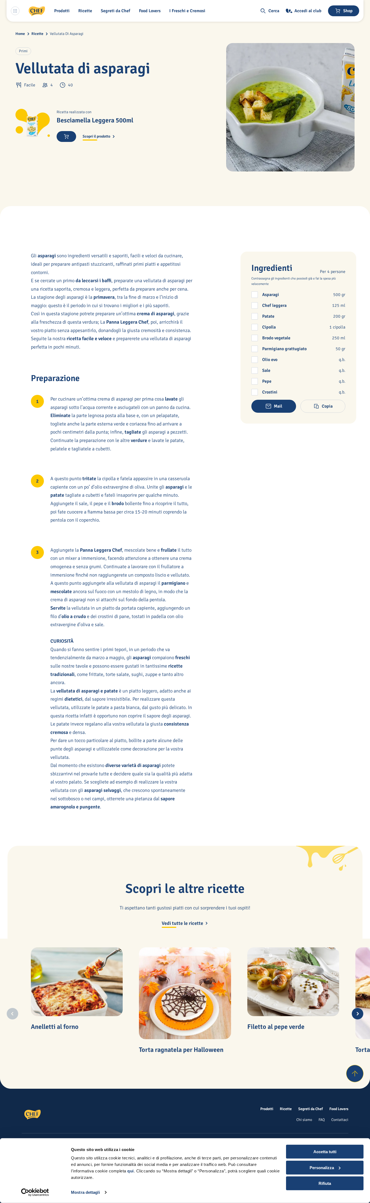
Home (20, 33)
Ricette (37, 33)
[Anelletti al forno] (77, 981)
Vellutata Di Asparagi (66, 33)
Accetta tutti (324, 1151)
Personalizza (322, 1167)
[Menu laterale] (15, 10)
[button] (63, 11)
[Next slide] (357, 1014)
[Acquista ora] (66, 136)
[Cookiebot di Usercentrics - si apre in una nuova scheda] (35, 1192)
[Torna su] (354, 1073)
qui (130, 1171)
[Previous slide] (12, 1014)
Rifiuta (325, 1183)
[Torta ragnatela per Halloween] (185, 993)
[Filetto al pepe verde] (293, 981)
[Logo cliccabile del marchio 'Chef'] (37, 11)
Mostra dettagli (85, 1192)
